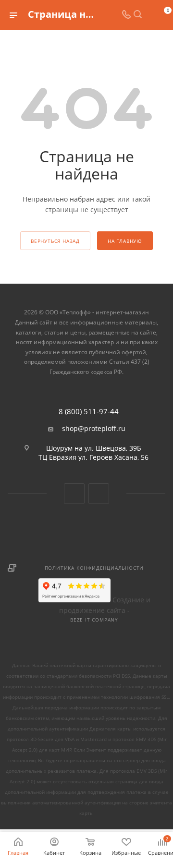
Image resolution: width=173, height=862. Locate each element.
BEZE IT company (94, 619)
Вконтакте (74, 493)
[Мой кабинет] (149, 15)
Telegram (98, 493)
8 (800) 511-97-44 (89, 411)
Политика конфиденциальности (94, 567)
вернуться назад (55, 241)
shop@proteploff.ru (93, 428)
